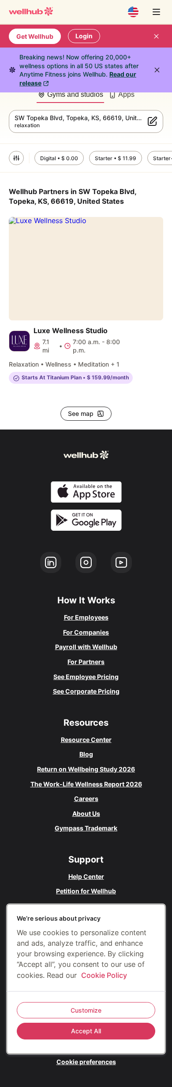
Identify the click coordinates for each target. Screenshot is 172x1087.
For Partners (86, 661)
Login (84, 36)
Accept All (86, 1031)
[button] (16, 158)
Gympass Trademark (86, 828)
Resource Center (86, 739)
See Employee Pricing (86, 676)
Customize (86, 1010)
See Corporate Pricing (86, 691)
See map (80, 413)
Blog (86, 754)
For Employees (86, 617)
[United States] (133, 12)
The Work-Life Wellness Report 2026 (86, 784)
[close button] (156, 36)
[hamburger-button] (156, 12)
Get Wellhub (34, 36)
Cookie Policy (104, 975)
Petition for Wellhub (86, 891)
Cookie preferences (86, 1061)
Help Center (86, 876)
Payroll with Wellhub (86, 646)
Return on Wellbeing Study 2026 (86, 769)
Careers (86, 798)
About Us (86, 813)
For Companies (86, 632)
